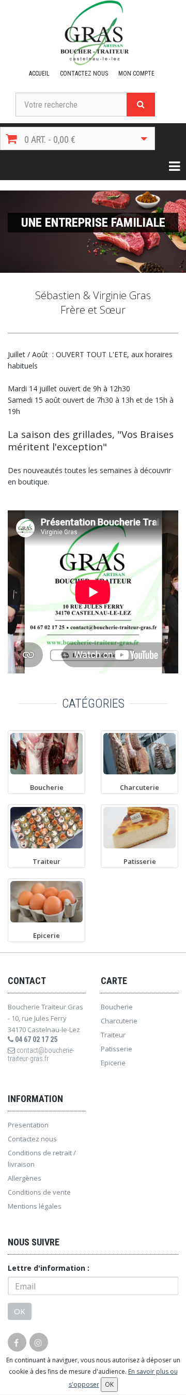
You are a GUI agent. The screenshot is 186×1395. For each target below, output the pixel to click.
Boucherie (117, 1006)
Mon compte (136, 73)
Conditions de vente (39, 1192)
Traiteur (113, 1034)
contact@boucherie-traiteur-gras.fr (41, 1054)
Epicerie (113, 1062)
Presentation (28, 1124)
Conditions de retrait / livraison (42, 1158)
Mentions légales (34, 1206)
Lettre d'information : (48, 1268)
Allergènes (24, 1178)
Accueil (39, 73)
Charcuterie (119, 1020)
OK (19, 1311)
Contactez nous (84, 73)
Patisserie (116, 1048)
